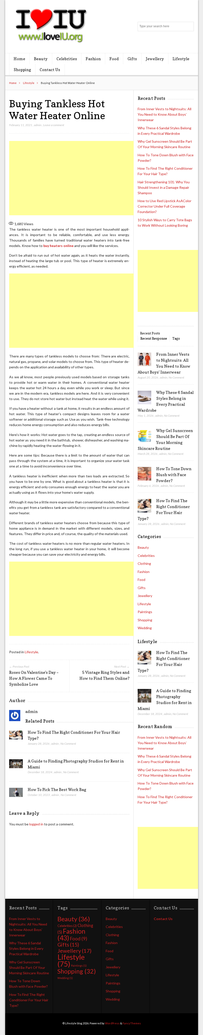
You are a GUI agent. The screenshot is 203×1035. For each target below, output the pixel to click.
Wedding (145, 628)
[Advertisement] (95, 178)
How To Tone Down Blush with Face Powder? (173, 474)
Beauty (41, 58)
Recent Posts (150, 333)
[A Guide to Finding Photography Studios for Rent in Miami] (16, 765)
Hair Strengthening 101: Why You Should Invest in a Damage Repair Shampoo (164, 187)
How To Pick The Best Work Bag (57, 789)
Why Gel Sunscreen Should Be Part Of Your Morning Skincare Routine (29, 967)
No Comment (68, 743)
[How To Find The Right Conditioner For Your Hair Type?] (16, 736)
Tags (176, 338)
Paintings (145, 612)
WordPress (112, 1023)
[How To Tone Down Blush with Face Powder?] (144, 474)
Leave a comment (53, 125)
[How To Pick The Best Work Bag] (16, 794)
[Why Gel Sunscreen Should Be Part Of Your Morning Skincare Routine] (144, 436)
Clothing (144, 563)
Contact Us (50, 69)
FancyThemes (132, 1023)
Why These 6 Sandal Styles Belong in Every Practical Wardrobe (26, 948)
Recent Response (153, 338)
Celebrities (66, 58)
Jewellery (155, 58)
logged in (36, 824)
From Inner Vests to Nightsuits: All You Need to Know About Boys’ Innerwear (164, 114)
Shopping (22, 69)
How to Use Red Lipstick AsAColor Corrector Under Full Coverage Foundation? (164, 206)
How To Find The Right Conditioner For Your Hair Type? (28, 1000)
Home (19, 58)
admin (37, 125)
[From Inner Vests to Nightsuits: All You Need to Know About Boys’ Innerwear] (144, 359)
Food (114, 58)
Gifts (132, 58)
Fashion (93, 58)
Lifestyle (181, 58)
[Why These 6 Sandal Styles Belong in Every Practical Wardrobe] (144, 397)
